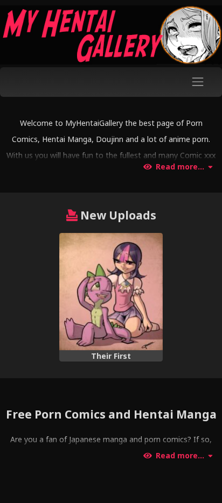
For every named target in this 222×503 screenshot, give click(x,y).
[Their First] (111, 291)
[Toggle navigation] (198, 82)
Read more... (180, 166)
